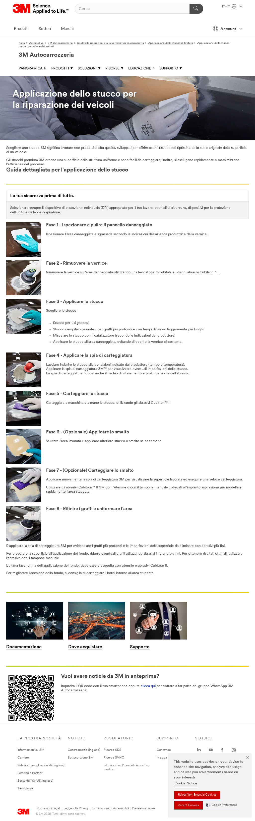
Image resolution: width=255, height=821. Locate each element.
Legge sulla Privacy (76, 808)
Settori (45, 29)
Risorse (112, 68)
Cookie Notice (186, 783)
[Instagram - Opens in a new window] (234, 750)
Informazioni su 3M (30, 750)
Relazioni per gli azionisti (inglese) (40, 765)
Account (228, 29)
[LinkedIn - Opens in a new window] (199, 750)
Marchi (67, 29)
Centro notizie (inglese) (84, 750)
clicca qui (148, 686)
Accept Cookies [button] (188, 805)
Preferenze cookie (143, 808)
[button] (221, 805)
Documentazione (24, 647)
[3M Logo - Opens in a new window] (41, 9)
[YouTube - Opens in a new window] (210, 750)
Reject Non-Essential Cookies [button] (197, 794)
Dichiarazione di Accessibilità (110, 808)
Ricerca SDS (112, 750)
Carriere (23, 757)
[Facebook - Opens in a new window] (222, 750)
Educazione (139, 68)
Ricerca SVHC (114, 757)
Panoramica (31, 68)
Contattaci (164, 750)
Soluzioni (87, 68)
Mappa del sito (167, 757)
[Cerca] (196, 9)
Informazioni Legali (48, 808)
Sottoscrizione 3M (80, 757)
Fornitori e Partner (29, 773)
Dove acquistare (85, 647)
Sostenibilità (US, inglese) (35, 780)
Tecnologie (25, 788)
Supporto (169, 68)
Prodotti (21, 29)
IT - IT (226, 6)
